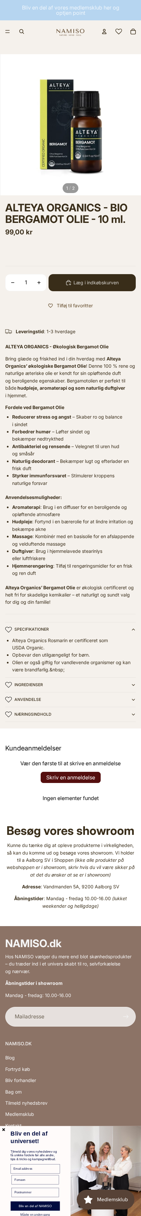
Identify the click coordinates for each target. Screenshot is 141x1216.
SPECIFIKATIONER (31, 629)
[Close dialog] (3, 1129)
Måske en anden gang (35, 1214)
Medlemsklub (19, 1114)
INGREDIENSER (28, 684)
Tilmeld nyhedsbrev (26, 1103)
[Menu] (7, 31)
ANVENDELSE (27, 699)
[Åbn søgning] (21, 31)
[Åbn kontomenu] (104, 31)
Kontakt (13, 1125)
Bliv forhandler (20, 1080)
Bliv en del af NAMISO (35, 1206)
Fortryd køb (17, 1069)
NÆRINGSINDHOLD (32, 714)
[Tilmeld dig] (126, 1017)
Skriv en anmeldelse (70, 777)
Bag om (13, 1092)
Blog (10, 1057)
